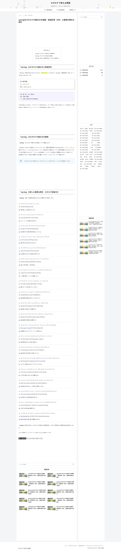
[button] (73, 464)
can (22, 240)
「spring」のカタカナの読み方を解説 (43, 56)
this (35, 273)
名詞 (42, 438)
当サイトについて (73, 545)
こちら (41, 432)
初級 (24, 99)
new (30, 206)
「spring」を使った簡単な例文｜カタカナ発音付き (47, 58)
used (29, 328)
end (24, 394)
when (34, 317)
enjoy (22, 228)
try (26, 273)
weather (36, 228)
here (35, 361)
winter (29, 394)
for (28, 240)
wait (25, 240)
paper (25, 328)
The (22, 217)
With (22, 383)
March (41, 339)
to (33, 240)
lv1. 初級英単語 (23, 438)
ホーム (66, 545)
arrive (36, 240)
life (32, 206)
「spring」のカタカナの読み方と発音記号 (45, 53)
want (22, 273)
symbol (40, 405)
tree (24, 372)
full (31, 295)
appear (36, 339)
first (24, 339)
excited (43, 361)
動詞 (38, 438)
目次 (45, 50)
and (37, 361)
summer (47, 416)
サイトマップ (89, 545)
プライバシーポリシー (98, 545)
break (26, 361)
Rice (22, 328)
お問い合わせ (82, 545)
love (22, 251)
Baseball (23, 416)
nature (38, 317)
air (27, 350)
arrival (27, 383)
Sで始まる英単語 (31, 438)
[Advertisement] (47, 35)
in (31, 217)
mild (28, 228)
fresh (27, 251)
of (34, 251)
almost (31, 361)
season (30, 306)
